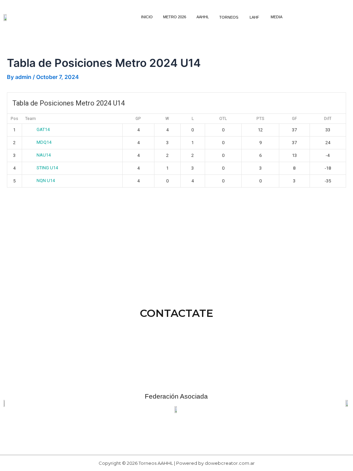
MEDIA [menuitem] (276, 17)
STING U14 (47, 167)
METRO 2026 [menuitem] (174, 17)
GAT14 (43, 129)
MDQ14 (44, 142)
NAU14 (44, 155)
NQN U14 (46, 180)
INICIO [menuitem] (147, 17)
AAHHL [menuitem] (202, 17)
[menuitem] (229, 17)
